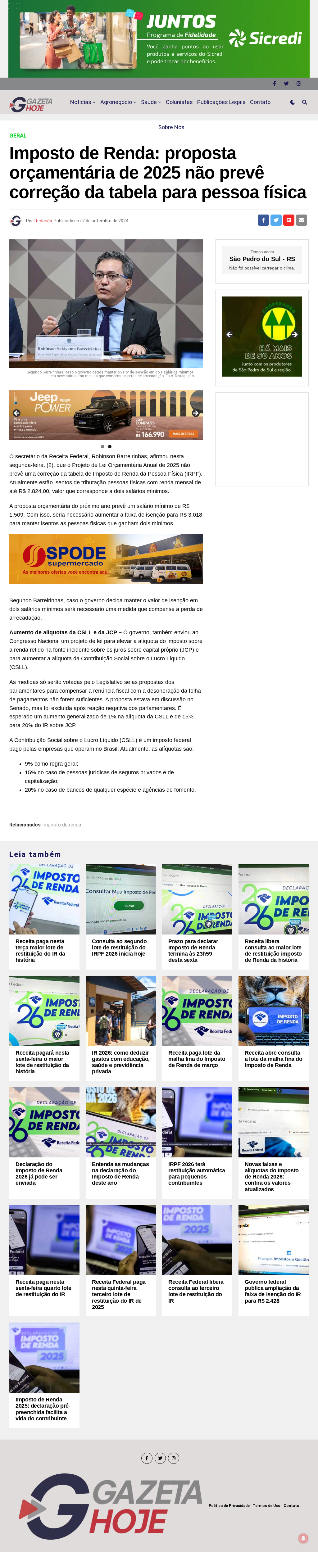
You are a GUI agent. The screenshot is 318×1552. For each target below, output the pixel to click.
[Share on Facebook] (263, 220)
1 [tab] (102, 446)
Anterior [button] (17, 413)
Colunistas (179, 102)
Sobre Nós (171, 127)
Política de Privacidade (229, 1506)
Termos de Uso (266, 1506)
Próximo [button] (195, 413)
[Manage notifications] (303, 1538)
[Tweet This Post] (276, 220)
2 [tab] (109, 446)
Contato (260, 102)
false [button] (229, 335)
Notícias (80, 102)
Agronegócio (116, 102)
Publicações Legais (221, 102)
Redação (43, 220)
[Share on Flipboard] (288, 220)
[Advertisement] (262, 438)
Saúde (149, 102)
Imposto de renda (61, 824)
